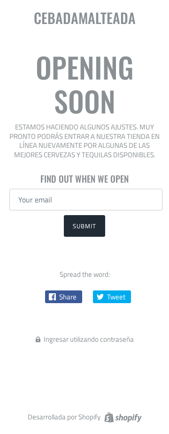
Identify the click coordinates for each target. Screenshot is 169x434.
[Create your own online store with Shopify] (122, 416)
